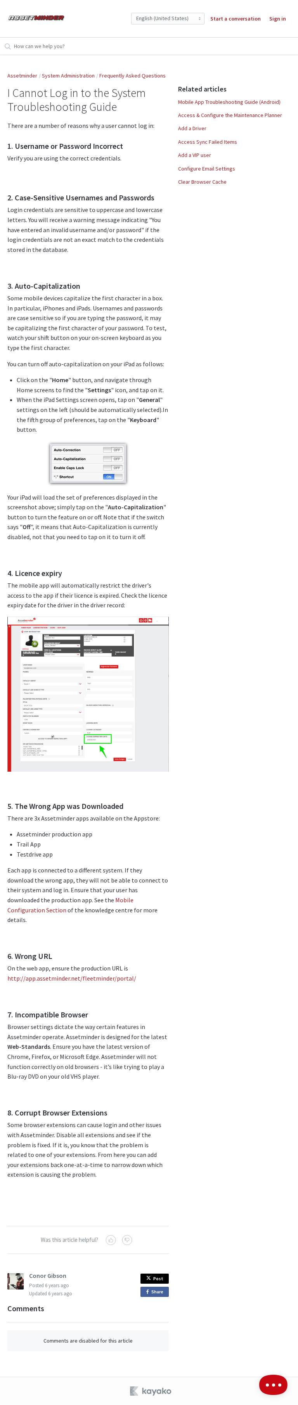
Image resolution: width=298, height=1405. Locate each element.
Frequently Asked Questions (132, 75)
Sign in (277, 18)
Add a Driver (192, 128)
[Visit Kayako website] (151, 1391)
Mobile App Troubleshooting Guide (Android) (229, 101)
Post (158, 1278)
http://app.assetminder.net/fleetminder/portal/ (71, 978)
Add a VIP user (194, 155)
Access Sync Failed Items (207, 141)
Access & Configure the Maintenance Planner (230, 115)
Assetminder (22, 75)
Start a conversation (235, 18)
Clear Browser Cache (202, 181)
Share (158, 1293)
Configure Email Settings (206, 168)
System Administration (68, 75)
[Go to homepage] (36, 18)
